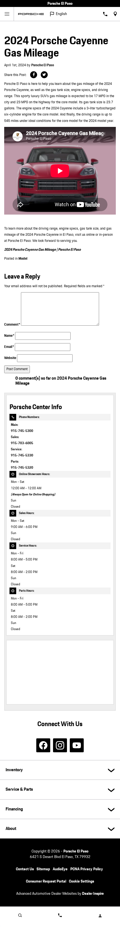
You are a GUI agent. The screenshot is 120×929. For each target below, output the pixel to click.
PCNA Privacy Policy (86, 869)
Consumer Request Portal (46, 881)
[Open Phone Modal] (105, 14)
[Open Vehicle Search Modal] (20, 915)
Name (9, 335)
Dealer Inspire (93, 893)
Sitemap (43, 869)
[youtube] (77, 745)
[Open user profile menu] (100, 915)
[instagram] (60, 745)
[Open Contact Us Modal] (60, 915)
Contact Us (25, 869)
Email (9, 347)
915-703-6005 (22, 443)
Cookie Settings (81, 881)
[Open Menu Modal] (7, 14)
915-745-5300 (22, 431)
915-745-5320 (22, 467)
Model (22, 258)
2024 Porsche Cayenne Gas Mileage (30, 249)
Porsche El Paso (42, 65)
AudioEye (60, 869)
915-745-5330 (22, 455)
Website (10, 358)
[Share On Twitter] (44, 74)
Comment (12, 324)
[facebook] (43, 745)
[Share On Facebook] (33, 74)
